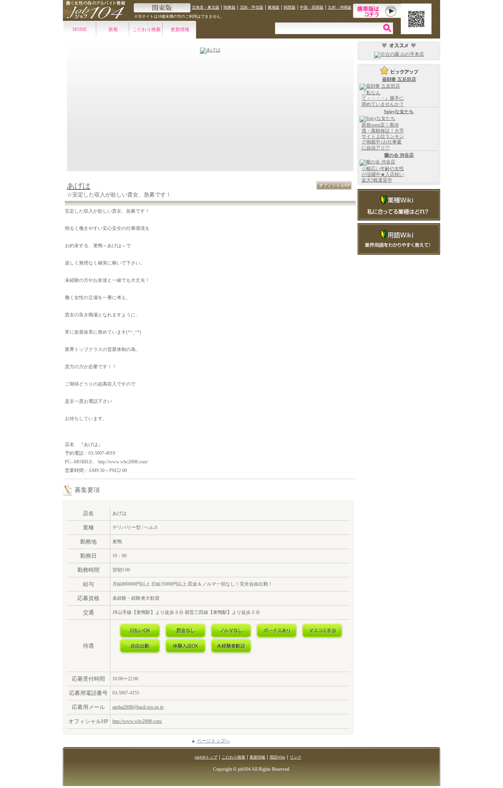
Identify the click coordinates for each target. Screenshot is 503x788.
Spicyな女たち (399, 111)
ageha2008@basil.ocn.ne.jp (137, 707)
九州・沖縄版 (339, 7)
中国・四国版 (311, 7)
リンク (295, 757)
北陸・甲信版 (251, 7)
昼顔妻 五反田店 (399, 79)
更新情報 (180, 29)
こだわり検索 (146, 29)
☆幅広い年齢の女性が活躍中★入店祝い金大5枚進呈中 (383, 174)
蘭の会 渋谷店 (399, 155)
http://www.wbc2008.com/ (137, 721)
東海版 (273, 7)
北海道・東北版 (205, 7)
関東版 (229, 7)
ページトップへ (213, 741)
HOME (80, 29)
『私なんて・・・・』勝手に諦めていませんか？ (383, 98)
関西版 (290, 7)
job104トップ (206, 757)
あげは (78, 186)
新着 (113, 29)
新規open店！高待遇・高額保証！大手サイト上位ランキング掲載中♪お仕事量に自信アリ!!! (383, 136)
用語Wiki (277, 757)
